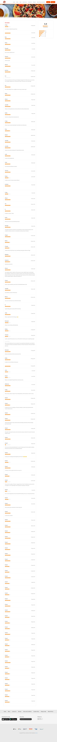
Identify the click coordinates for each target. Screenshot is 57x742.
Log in (48, 2)
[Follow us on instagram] (38, 719)
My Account (25, 2)
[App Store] (5, 719)
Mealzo (36, 732)
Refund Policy (50, 711)
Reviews (34, 2)
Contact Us (30, 2)
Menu (17, 2)
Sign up (53, 2)
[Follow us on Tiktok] (42, 719)
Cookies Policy (36, 711)
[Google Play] (13, 719)
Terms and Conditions (27, 711)
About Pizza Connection (41, 2)
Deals (20, 2)
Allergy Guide (43, 711)
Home (14, 2)
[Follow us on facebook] (40, 719)
